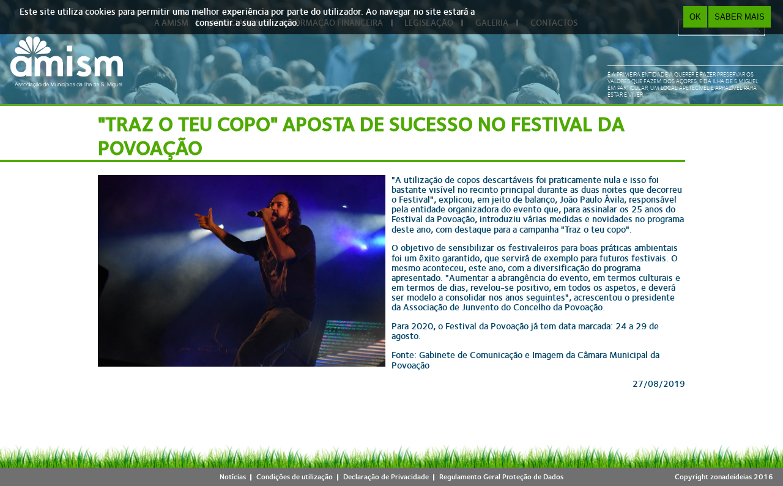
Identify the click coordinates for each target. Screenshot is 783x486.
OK (695, 16)
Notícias (233, 477)
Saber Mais (739, 16)
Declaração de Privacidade (386, 477)
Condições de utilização (294, 477)
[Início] (67, 61)
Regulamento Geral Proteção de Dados (501, 477)
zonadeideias (731, 477)
